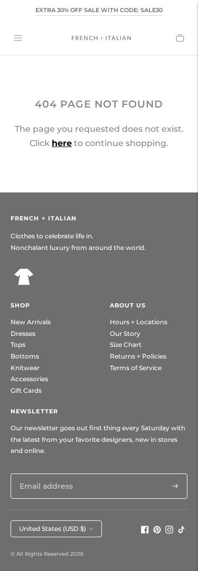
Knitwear (25, 368)
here (62, 143)
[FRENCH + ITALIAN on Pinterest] (157, 531)
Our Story (125, 333)
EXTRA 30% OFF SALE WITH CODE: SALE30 (99, 10)
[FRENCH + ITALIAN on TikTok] (181, 531)
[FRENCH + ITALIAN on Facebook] (145, 531)
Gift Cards (26, 390)
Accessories (29, 379)
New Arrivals (31, 322)
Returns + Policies (138, 356)
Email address (43, 473)
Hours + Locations (138, 322)
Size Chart (126, 345)
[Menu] (18, 38)
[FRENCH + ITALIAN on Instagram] (169, 531)
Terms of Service (136, 368)
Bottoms (25, 356)
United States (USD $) (52, 529)
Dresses (23, 333)
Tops (18, 345)
